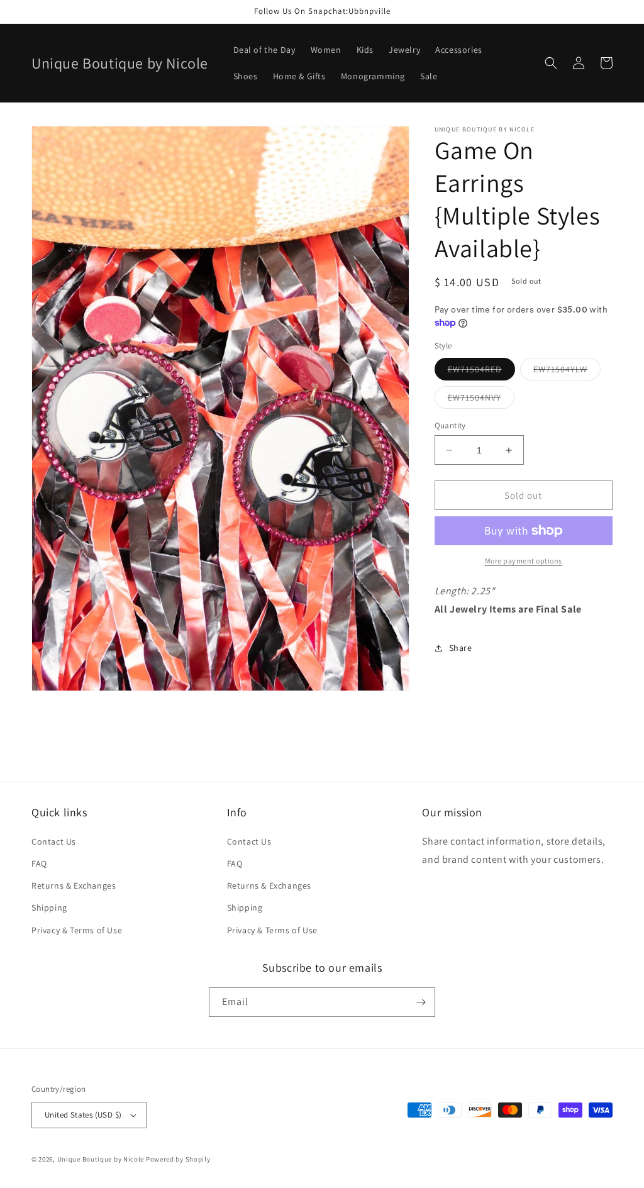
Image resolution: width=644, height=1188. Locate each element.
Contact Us (53, 841)
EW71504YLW (567, 371)
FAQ (39, 863)
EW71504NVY (481, 400)
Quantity (450, 425)
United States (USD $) (83, 1114)
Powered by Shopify (178, 1159)
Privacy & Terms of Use (76, 930)
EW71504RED (481, 371)
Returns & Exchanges (73, 885)
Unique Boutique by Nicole (101, 1159)
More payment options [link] (523, 560)
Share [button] (460, 647)
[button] (551, 63)
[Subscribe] (421, 1002)
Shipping (49, 907)
